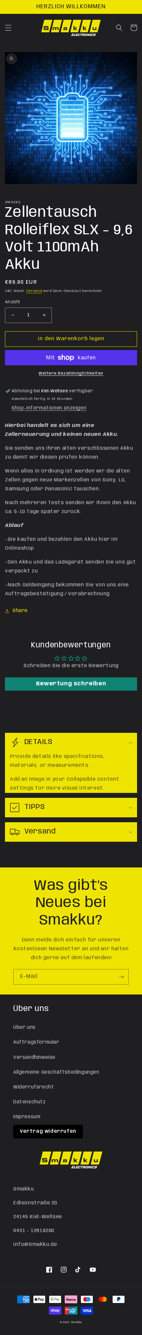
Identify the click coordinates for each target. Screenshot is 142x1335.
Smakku (76, 1322)
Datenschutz (29, 1102)
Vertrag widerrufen (48, 1131)
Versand (34, 291)
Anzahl (12, 302)
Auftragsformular (36, 1042)
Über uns (24, 1027)
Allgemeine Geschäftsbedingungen (56, 1072)
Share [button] (20, 610)
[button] (8, 27)
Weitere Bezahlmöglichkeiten (71, 373)
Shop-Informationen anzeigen (49, 408)
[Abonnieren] (121, 977)
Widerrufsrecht (33, 1087)
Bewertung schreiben (71, 684)
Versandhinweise (34, 1057)
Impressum (26, 1117)
